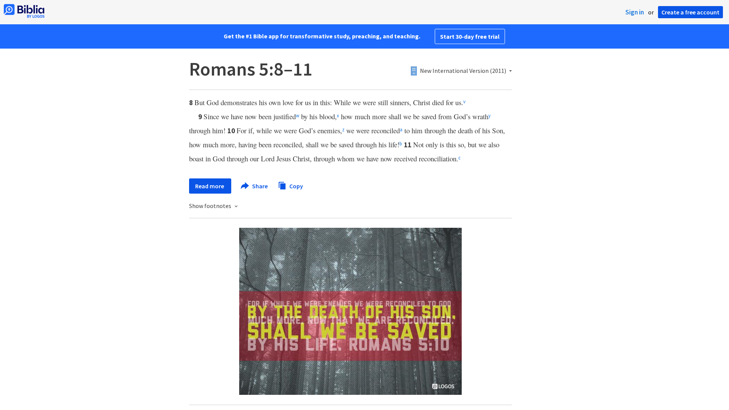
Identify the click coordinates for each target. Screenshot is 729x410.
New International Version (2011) (463, 71)
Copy (295, 185)
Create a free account (690, 12)
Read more (210, 186)
